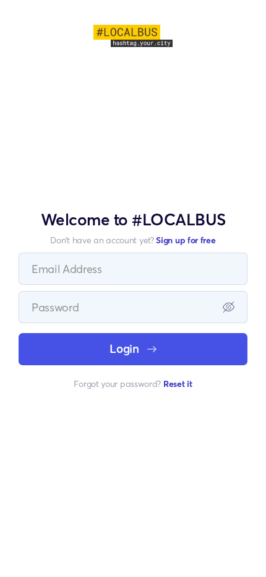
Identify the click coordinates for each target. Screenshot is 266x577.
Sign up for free (185, 240)
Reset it (177, 383)
